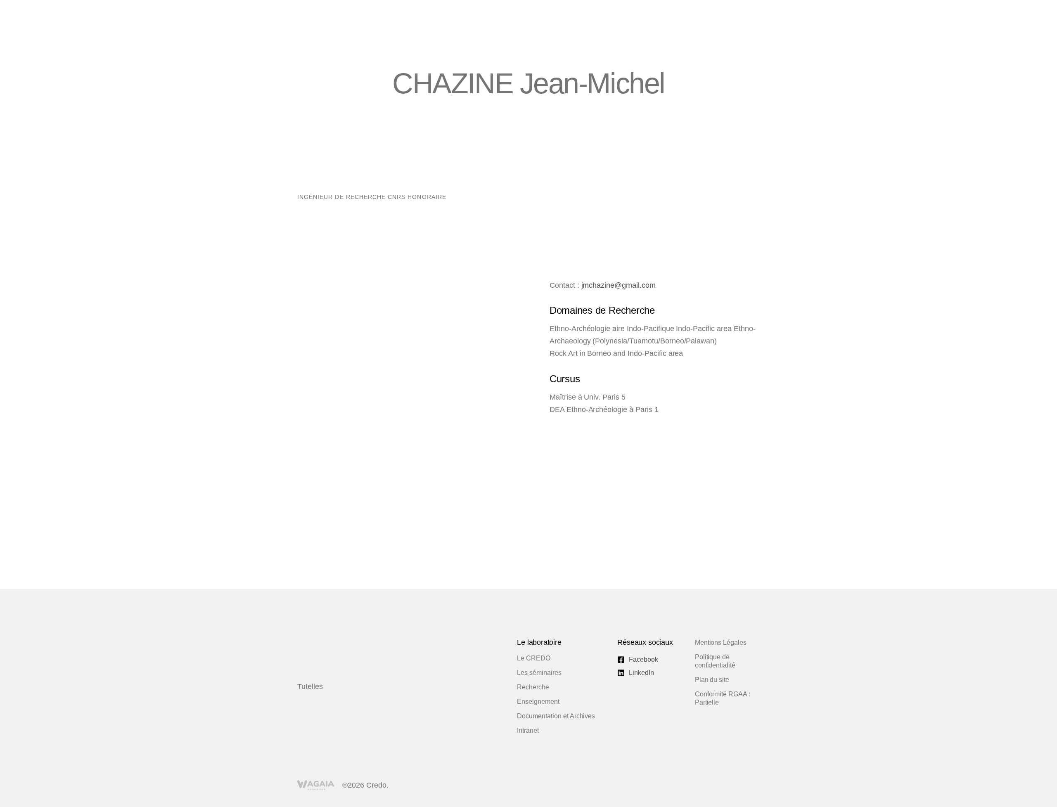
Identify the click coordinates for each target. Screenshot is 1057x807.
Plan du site (712, 679)
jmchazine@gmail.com (618, 285)
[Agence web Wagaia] (315, 785)
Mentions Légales (721, 642)
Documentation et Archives (556, 715)
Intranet (528, 730)
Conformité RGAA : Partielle (722, 698)
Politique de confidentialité (715, 661)
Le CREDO (533, 658)
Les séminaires (539, 672)
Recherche (533, 687)
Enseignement (538, 701)
